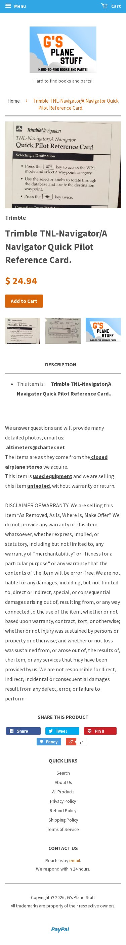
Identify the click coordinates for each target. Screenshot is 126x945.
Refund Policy (63, 810)
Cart (115, 6)
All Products (63, 792)
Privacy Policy (63, 801)
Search (63, 773)
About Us (63, 782)
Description (60, 364)
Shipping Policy (63, 820)
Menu (19, 6)
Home (13, 101)
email (74, 860)
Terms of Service (63, 829)
